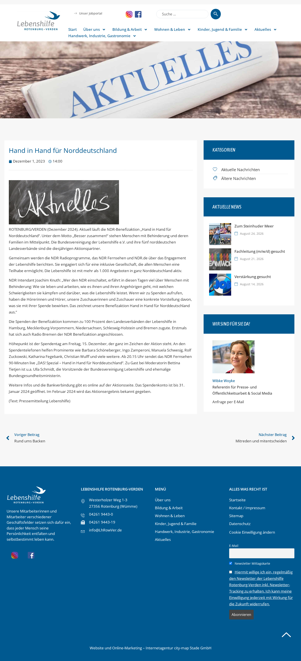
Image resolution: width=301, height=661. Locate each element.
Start (72, 29)
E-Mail (233, 546)
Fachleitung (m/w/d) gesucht (259, 251)
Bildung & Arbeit (127, 29)
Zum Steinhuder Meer (254, 226)
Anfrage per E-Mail (228, 401)
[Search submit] (216, 14)
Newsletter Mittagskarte (252, 563)
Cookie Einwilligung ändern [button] (252, 532)
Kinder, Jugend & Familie (220, 29)
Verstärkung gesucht (252, 276)
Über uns (91, 29)
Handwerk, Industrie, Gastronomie (99, 35)
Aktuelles (263, 29)
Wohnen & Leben (169, 29)
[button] (9, 651)
